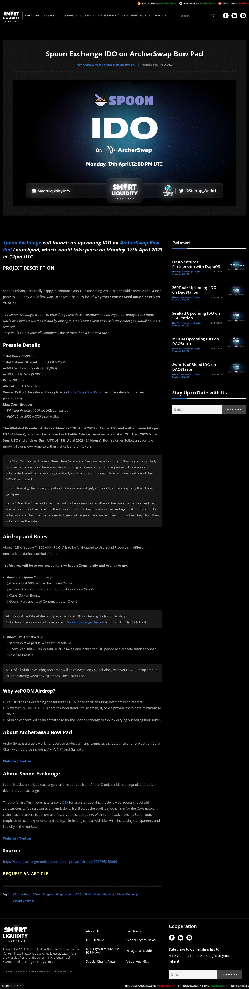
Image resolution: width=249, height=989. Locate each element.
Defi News (133, 931)
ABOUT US (71, 15)
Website (9, 761)
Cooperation (183, 926)
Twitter (25, 761)
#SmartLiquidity (104, 894)
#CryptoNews (63, 894)
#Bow (36, 894)
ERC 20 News (95, 940)
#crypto (48, 894)
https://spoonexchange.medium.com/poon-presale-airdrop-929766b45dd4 (60, 861)
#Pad (87, 894)
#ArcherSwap (21, 894)
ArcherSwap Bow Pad (84, 392)
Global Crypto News (140, 940)
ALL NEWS (86, 15)
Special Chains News (101, 961)
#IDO (78, 894)
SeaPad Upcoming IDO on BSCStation (196, 316)
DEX (65, 802)
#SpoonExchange (128, 894)
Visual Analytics (137, 961)
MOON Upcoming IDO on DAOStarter (195, 341)
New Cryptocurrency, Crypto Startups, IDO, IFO (106, 64)
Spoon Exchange (22, 242)
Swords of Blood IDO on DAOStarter (194, 367)
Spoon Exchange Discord (85, 622)
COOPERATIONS (158, 15)
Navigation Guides (139, 951)
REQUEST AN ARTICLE (25, 873)
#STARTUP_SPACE (23, 901)
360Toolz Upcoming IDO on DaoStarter (194, 290)
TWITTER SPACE (107, 15)
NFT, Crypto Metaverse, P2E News (103, 951)
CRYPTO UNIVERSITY (134, 15)
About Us (93, 931)
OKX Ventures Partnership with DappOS (196, 264)
